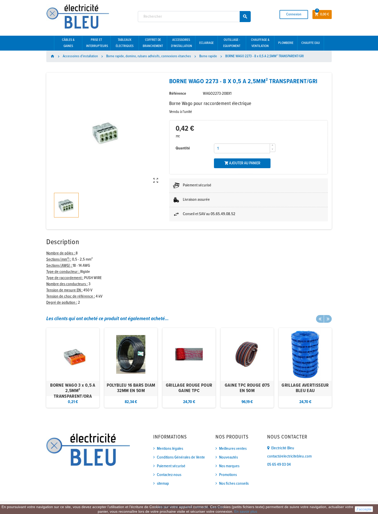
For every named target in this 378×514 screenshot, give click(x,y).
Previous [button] (320, 319)
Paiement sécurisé (171, 466)
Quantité (183, 148)
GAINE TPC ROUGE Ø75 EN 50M (247, 388)
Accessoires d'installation (181, 43)
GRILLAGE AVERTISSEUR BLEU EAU (305, 388)
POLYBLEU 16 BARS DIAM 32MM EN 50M (131, 388)
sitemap (163, 483)
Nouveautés (228, 457)
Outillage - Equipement (231, 43)
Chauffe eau (310, 43)
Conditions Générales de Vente (181, 457)
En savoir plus (245, 511)
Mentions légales (170, 448)
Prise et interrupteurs (97, 43)
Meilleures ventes (233, 448)
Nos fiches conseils (234, 483)
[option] (73, 368)
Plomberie (285, 43)
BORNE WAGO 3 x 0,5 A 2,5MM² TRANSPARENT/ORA (72, 391)
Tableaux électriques (124, 43)
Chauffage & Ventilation (260, 43)
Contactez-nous (169, 475)
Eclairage (206, 43)
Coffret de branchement (153, 43)
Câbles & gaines (68, 43)
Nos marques (229, 466)
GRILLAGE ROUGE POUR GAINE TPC (189, 388)
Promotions (228, 475)
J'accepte (364, 509)
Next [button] (328, 319)
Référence (177, 93)
